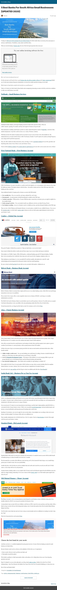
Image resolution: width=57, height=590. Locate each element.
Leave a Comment (28, 577)
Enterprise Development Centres (14, 357)
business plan (17, 45)
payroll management (36, 407)
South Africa (31, 573)
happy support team (47, 80)
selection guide (6, 210)
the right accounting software (33, 80)
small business (24, 573)
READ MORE (6, 534)
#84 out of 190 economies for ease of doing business (18, 40)
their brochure (41, 417)
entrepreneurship (11, 573)
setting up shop (32, 562)
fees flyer (14, 264)
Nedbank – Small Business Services (13, 94)
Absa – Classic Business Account (12, 310)
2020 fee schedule (12, 146)
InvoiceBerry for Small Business (14, 570)
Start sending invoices (7, 72)
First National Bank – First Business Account (17, 150)
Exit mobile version (28, 588)
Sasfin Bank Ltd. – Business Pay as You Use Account (19, 373)
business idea (24, 80)
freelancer (18, 573)
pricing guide (21, 210)
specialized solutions (37, 141)
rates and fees (13, 369)
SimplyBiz (44, 129)
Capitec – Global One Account (12, 216)
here (41, 306)
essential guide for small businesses (25, 146)
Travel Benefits (43, 369)
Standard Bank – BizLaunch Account (14, 423)
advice (5, 573)
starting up (36, 573)
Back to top (53, 583)
